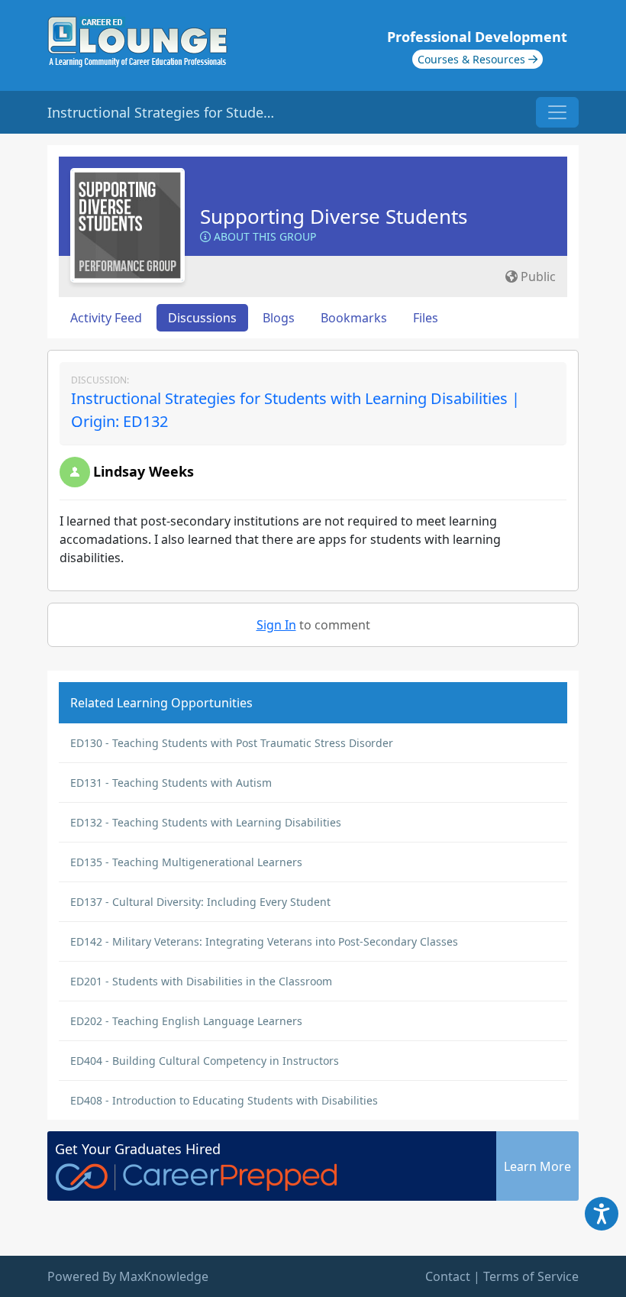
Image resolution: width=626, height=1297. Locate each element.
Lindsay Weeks (143, 471)
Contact (447, 1276)
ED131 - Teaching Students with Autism (171, 782)
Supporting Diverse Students (333, 216)
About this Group (263, 236)
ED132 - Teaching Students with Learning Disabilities (205, 822)
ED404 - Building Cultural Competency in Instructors (204, 1060)
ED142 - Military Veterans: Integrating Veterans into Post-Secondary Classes (264, 941)
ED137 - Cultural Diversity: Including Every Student (200, 901)
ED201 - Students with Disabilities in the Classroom (201, 981)
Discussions (202, 317)
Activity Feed (106, 317)
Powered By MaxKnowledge (127, 1276)
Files (425, 317)
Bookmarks (354, 317)
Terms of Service (531, 1276)
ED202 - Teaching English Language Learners (186, 1021)
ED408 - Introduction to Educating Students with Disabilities (224, 1100)
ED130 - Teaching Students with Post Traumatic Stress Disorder (231, 743)
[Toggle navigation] (557, 112)
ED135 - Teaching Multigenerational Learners (186, 862)
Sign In (276, 624)
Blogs (279, 317)
